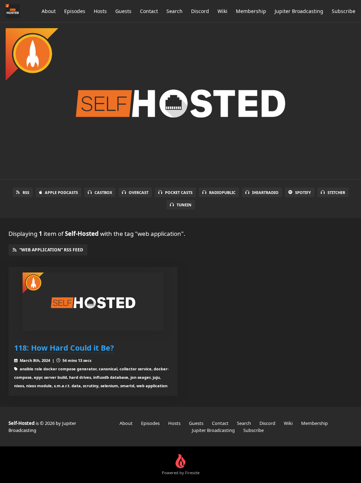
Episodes (74, 11)
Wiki (222, 11)
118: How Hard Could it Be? (64, 348)
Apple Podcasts (61, 192)
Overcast (138, 192)
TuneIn (184, 204)
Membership (251, 11)
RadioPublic (222, 192)
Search (174, 11)
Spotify (303, 192)
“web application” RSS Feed (51, 250)
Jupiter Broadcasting (299, 11)
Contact (149, 11)
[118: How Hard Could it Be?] (93, 301)
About (49, 11)
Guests (123, 11)
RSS (26, 192)
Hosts (100, 11)
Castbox (103, 192)
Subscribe (343, 11)
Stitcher (336, 192)
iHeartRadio (265, 192)
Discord (200, 11)
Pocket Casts (178, 192)
